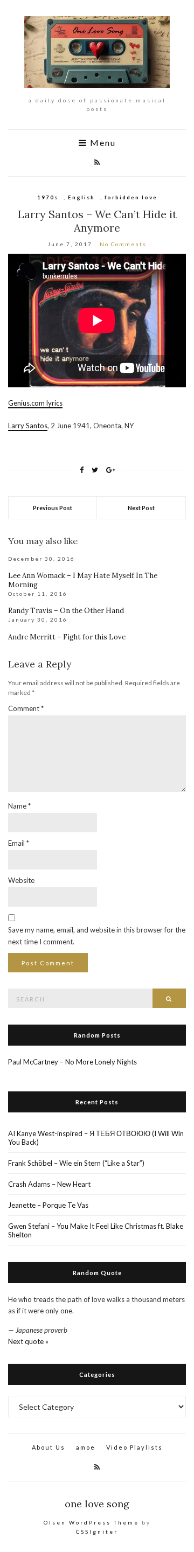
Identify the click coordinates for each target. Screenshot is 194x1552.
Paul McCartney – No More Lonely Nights (72, 1061)
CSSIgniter (97, 1531)
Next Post (141, 507)
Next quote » (28, 1341)
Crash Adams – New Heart (49, 1184)
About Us (48, 1447)
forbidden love (131, 197)
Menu (101, 143)
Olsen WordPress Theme (91, 1522)
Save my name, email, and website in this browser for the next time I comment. (96, 935)
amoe (85, 1447)
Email (18, 843)
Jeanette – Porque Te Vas (48, 1205)
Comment (26, 708)
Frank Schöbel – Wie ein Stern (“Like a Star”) (76, 1163)
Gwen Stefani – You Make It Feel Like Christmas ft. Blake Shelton (95, 1230)
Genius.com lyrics (35, 403)
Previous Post (52, 507)
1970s (47, 197)
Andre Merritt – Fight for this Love (67, 637)
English (81, 197)
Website (21, 880)
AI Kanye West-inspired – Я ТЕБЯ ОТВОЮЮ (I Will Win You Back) (96, 1137)
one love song (97, 1504)
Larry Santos (27, 425)
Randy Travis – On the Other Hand (66, 610)
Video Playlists (134, 1447)
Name (19, 806)
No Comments (123, 244)
